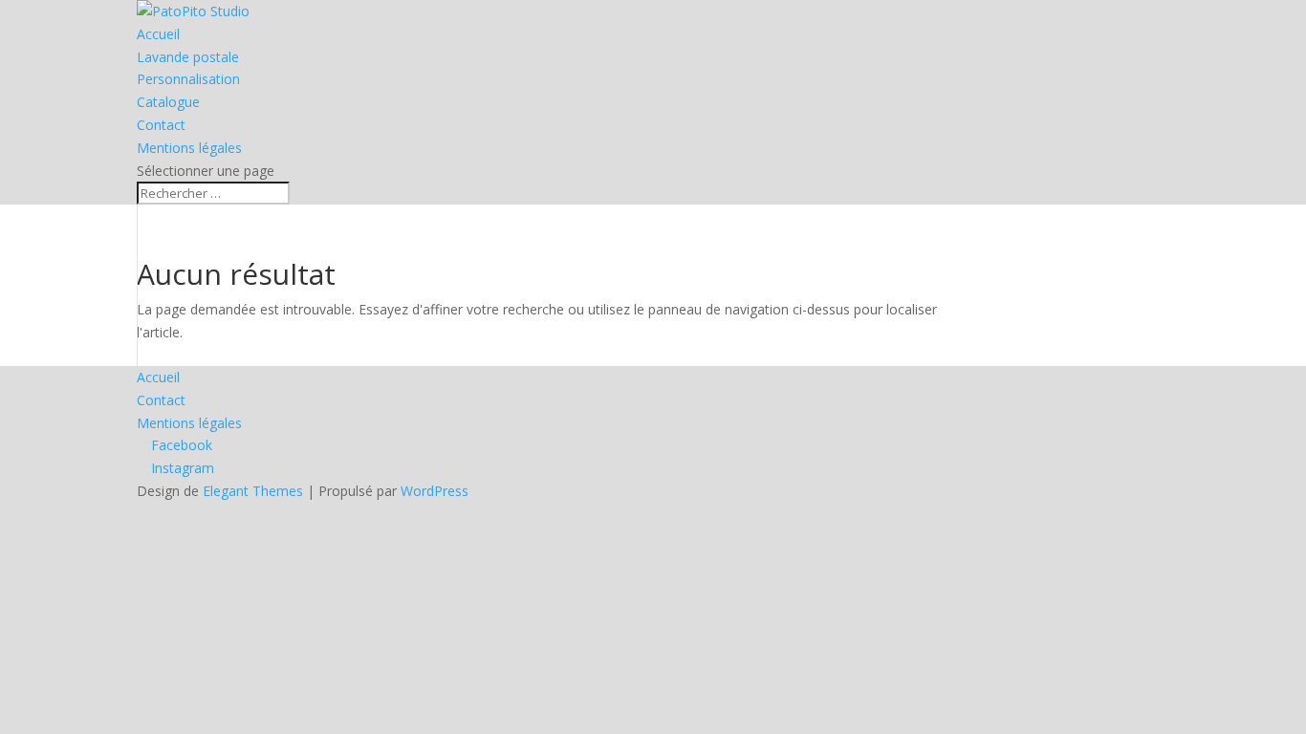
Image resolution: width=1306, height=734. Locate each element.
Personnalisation (188, 79)
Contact (161, 125)
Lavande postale (188, 57)
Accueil (158, 34)
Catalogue (168, 102)
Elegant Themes (253, 491)
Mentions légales (189, 148)
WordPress (434, 491)
